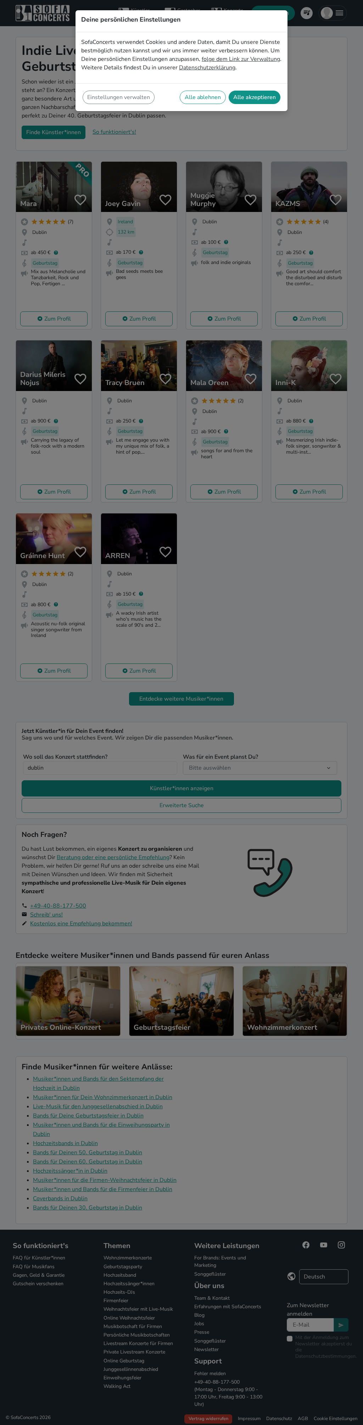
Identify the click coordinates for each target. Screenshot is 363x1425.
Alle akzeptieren (254, 97)
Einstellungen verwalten (118, 97)
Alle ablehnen (203, 97)
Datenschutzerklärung (207, 67)
